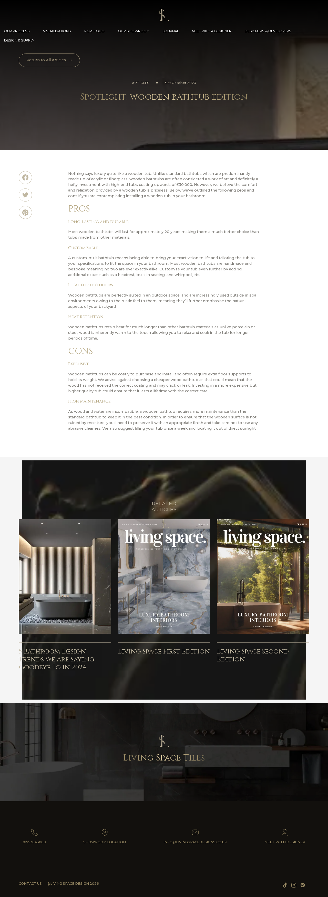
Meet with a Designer (211, 31)
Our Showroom (133, 31)
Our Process (17, 31)
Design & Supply (19, 40)
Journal (171, 31)
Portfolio (94, 31)
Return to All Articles (46, 60)
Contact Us (30, 883)
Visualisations (57, 31)
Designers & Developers (268, 31)
